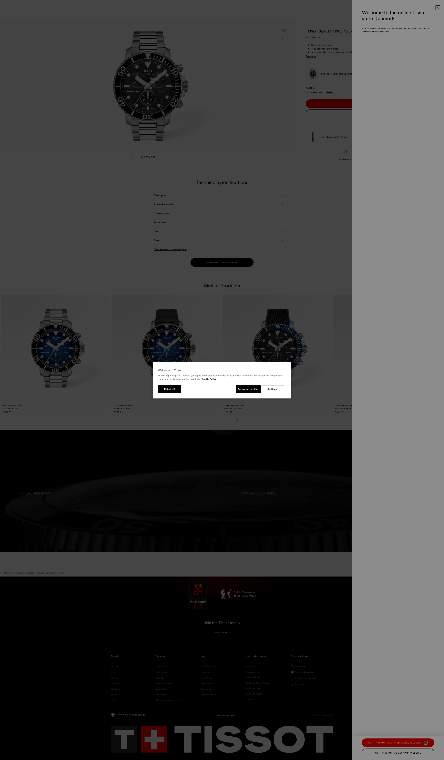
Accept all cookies (248, 389)
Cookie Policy (209, 379)
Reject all (169, 389)
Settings (272, 389)
